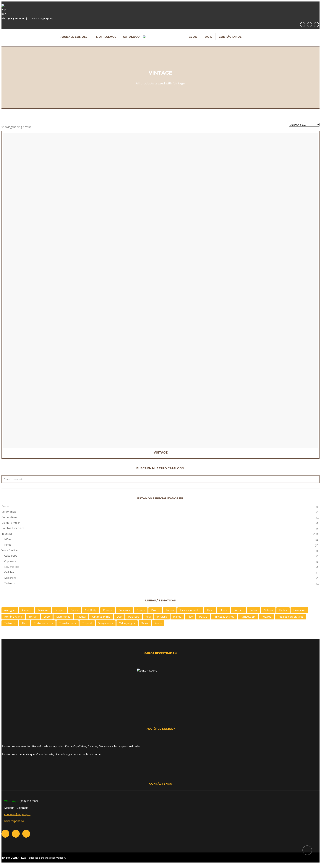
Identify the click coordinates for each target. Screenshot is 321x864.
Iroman (32, 616)
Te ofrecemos (105, 36)
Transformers (67, 623)
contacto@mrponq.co (44, 18)
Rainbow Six (248, 616)
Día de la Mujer (10, 522)
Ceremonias (8, 511)
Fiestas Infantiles (190, 610)
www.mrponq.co (14, 821)
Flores (223, 610)
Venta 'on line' (9, 550)
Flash (210, 610)
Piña (148, 616)
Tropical (87, 623)
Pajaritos (133, 616)
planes (177, 616)
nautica (81, 616)
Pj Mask (162, 616)
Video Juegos (127, 623)
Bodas (5, 506)
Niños (7, 544)
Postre (203, 616)
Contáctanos (230, 36)
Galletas (9, 572)
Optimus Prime (101, 616)
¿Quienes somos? (73, 36)
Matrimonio (63, 616)
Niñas (7, 539)
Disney (141, 610)
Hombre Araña (13, 616)
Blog (193, 36)
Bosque (59, 610)
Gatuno (268, 610)
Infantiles (6, 533)
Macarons (10, 577)
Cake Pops (10, 555)
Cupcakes (10, 561)
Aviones (26, 610)
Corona (107, 610)
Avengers (9, 610)
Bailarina (43, 610)
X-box (144, 623)
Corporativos (9, 517)
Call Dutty (91, 610)
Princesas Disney (224, 616)
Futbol (253, 610)
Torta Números (43, 623)
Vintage (161, 452)
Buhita (74, 610)
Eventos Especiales (12, 528)
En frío (170, 610)
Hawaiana (299, 610)
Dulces (155, 610)
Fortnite (238, 610)
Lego (47, 616)
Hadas (283, 610)
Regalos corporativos (290, 616)
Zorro (158, 623)
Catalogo (131, 36)
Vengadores (105, 623)
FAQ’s (207, 36)
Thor (24, 623)
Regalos (266, 616)
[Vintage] (153, 227)
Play (190, 616)
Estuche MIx (11, 566)
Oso (119, 616)
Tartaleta (9, 583)
